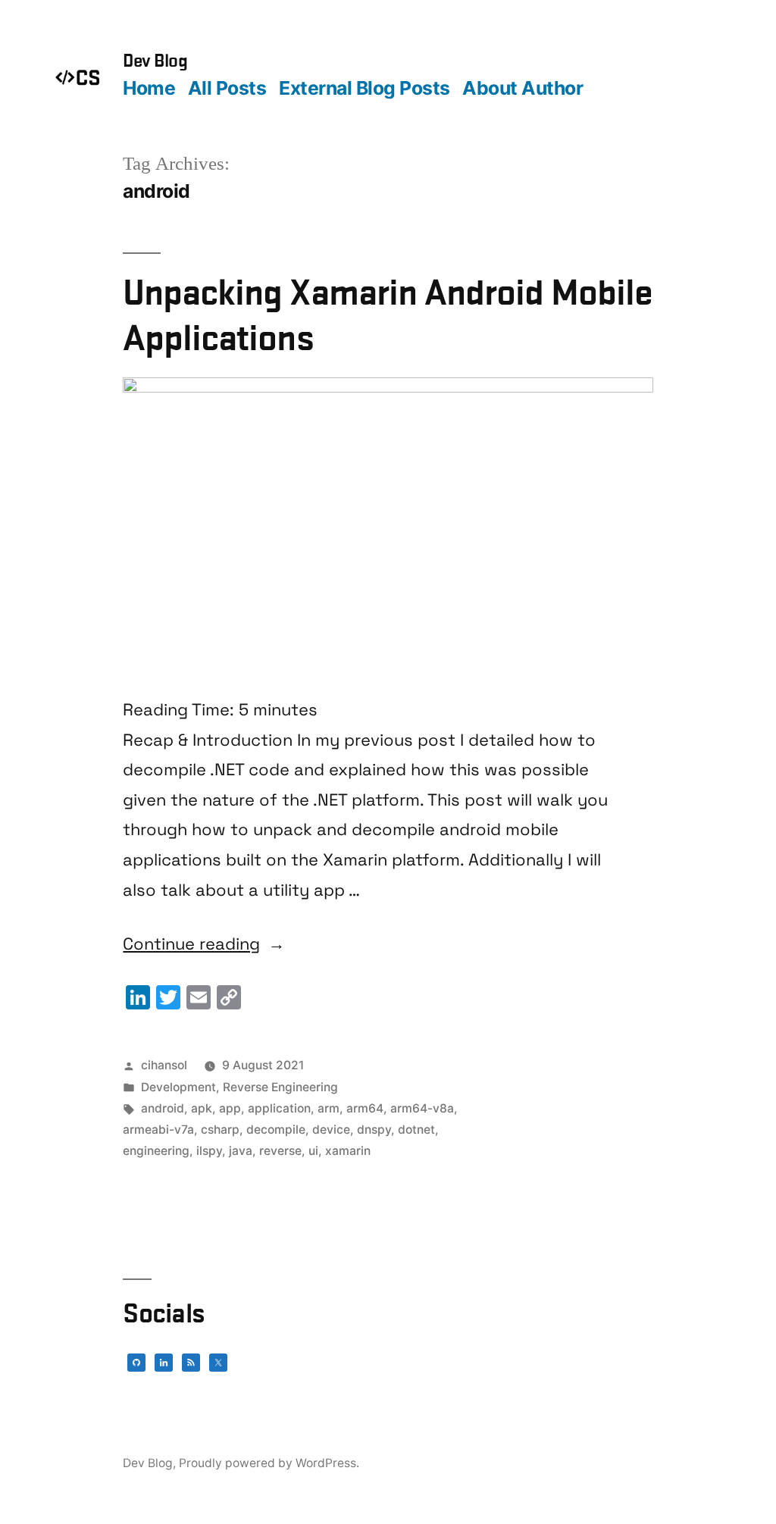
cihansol (164, 1065)
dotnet (416, 1129)
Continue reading (204, 944)
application (279, 1108)
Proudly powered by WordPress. (269, 1463)
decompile (275, 1129)
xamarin (348, 1151)
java (240, 1151)
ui (313, 1151)
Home (149, 88)
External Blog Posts (364, 88)
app (230, 1108)
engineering (156, 1151)
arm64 (364, 1108)
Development (178, 1087)
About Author (522, 88)
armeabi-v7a (158, 1129)
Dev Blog (155, 60)
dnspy (374, 1129)
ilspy (209, 1151)
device (331, 1129)
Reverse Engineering (280, 1087)
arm (329, 1108)
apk (201, 1108)
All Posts (227, 88)
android (162, 1108)
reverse (280, 1151)
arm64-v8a (422, 1108)
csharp (220, 1129)
